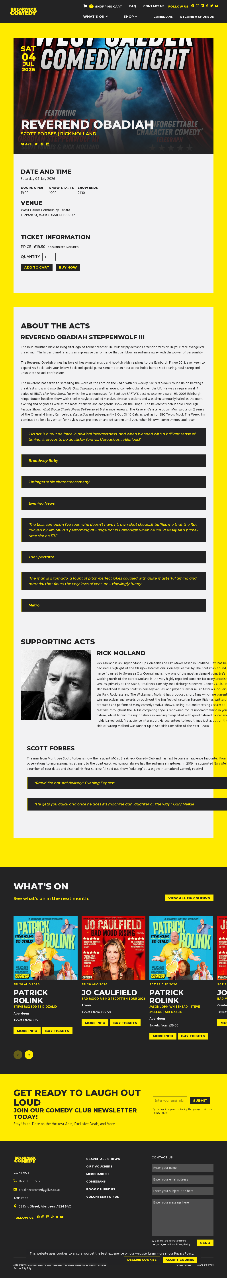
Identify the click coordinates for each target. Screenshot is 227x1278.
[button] (102, 6)
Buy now (68, 267)
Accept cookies (180, 1259)
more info (27, 1031)
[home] (23, 12)
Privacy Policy (183, 1245)
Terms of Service (205, 1265)
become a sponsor (197, 16)
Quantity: (31, 257)
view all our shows (189, 898)
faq (132, 6)
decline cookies (142, 1259)
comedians (163, 16)
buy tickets (57, 1031)
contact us (153, 6)
